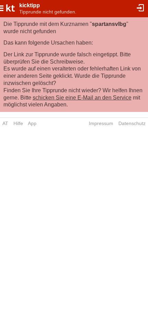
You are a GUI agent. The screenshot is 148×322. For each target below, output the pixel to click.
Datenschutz (132, 123)
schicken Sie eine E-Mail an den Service (82, 98)
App (32, 123)
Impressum (101, 123)
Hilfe (18, 123)
